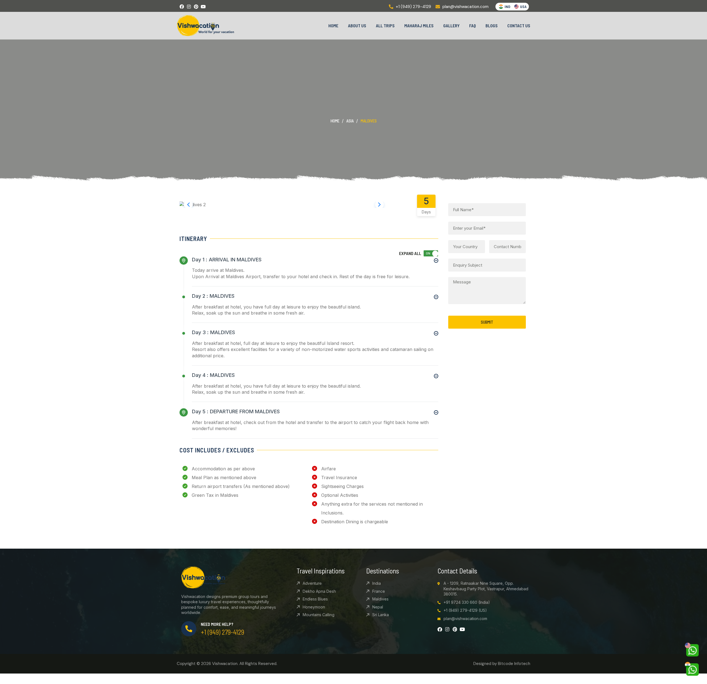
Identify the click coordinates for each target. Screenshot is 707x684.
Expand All (410, 253)
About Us (357, 25)
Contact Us (518, 25)
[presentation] (188, 204)
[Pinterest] (196, 6)
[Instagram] (189, 6)
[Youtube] (203, 6)
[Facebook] (182, 6)
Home (333, 25)
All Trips (385, 25)
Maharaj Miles (419, 25)
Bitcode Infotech (514, 663)
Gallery (451, 25)
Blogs (492, 25)
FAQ (472, 25)
